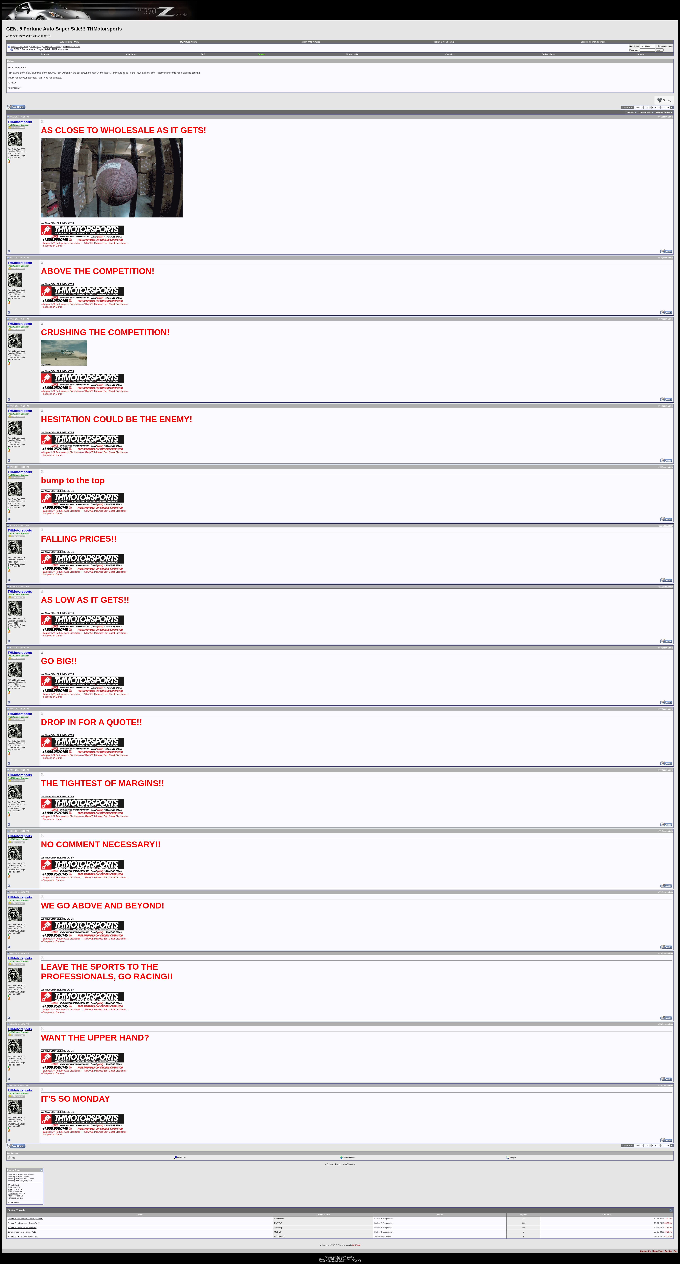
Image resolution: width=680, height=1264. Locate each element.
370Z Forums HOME (69, 42)
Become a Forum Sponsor (593, 42)
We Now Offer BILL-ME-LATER (57, 223)
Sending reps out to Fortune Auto (22, 1232)
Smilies (11, 1187)
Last (666, 108)
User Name (634, 46)
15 (659, 108)
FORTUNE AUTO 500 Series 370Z (23, 1236)
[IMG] (10, 1189)
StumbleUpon (349, 1157)
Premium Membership (444, 42)
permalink (667, 117)
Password (633, 50)
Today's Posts (548, 54)
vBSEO (349, 1261)
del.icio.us (181, 1157)
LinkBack (630, 112)
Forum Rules (13, 1202)
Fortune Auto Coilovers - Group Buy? (23, 1223)
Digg (13, 1157)
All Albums (131, 54)
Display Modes (663, 112)
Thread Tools (645, 112)
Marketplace (35, 47)
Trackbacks (13, 1194)
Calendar (449, 54)
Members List (352, 54)
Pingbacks (12, 1196)
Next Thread (348, 1164)
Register (45, 54)
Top (675, 1251)
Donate (261, 54)
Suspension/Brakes (71, 47)
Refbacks (12, 1198)
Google (513, 1157)
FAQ (203, 54)
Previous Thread (334, 1164)
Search (640, 54)
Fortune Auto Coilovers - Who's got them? (25, 1219)
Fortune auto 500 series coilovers (22, 1227)
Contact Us (645, 1251)
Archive (668, 1251)
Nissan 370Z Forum (19, 47)
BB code (11, 1185)
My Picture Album (188, 42)
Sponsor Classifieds (52, 47)
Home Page (657, 1251)
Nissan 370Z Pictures (310, 42)
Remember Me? (666, 47)
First (637, 108)
